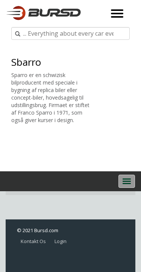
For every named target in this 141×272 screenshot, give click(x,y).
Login (61, 241)
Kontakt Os (33, 241)
